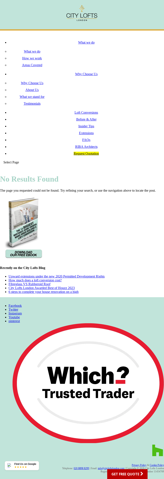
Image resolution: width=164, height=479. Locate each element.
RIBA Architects (86, 146)
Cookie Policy (157, 465)
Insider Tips (86, 126)
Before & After (86, 119)
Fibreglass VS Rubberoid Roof (29, 284)
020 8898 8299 (81, 468)
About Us (32, 90)
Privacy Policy (139, 465)
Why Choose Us (86, 74)
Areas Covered (32, 65)
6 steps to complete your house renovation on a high (44, 292)
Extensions (86, 133)
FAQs (86, 140)
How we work (32, 58)
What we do (86, 42)
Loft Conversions (86, 112)
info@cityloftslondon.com (111, 468)
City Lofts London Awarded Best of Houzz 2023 (42, 288)
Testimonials (32, 103)
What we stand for (32, 96)
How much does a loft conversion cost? (35, 280)
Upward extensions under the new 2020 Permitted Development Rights (57, 276)
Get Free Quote (125, 474)
